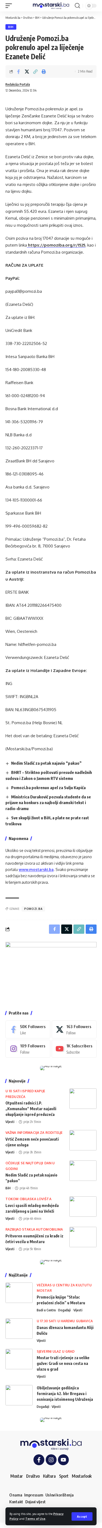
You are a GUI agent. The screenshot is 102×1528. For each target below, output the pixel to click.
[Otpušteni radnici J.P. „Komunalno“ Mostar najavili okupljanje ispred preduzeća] (83, 1098)
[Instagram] (27, 1049)
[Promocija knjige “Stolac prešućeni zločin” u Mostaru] (19, 1293)
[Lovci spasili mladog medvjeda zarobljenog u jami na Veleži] (83, 1206)
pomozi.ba (33, 908)
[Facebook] (27, 1029)
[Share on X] (27, 71)
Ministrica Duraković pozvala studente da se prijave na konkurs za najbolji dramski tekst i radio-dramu (48, 802)
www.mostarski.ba (36, 869)
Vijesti (9, 1122)
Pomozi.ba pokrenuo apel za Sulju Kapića (48, 787)
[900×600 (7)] (51, 972)
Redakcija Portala (17, 84)
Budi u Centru (46, 1310)
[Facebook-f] (38, 1459)
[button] (82, 1516)
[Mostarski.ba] (51, 5)
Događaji (64, 1310)
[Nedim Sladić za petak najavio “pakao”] (83, 1170)
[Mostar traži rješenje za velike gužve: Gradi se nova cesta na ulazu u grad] (19, 1359)
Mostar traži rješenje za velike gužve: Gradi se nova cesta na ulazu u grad (63, 1363)
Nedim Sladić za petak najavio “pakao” (46, 763)
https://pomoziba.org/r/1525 (56, 245)
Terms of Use (35, 1518)
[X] (74, 1029)
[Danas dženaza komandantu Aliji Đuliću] (19, 1328)
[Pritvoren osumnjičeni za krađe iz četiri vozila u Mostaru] (83, 1237)
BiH (11, 27)
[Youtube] (74, 1049)
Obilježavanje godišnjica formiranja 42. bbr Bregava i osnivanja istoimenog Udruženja (65, 1394)
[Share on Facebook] (18, 71)
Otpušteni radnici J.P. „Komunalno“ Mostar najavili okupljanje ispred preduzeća (30, 1109)
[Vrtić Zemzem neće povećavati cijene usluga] (83, 1140)
